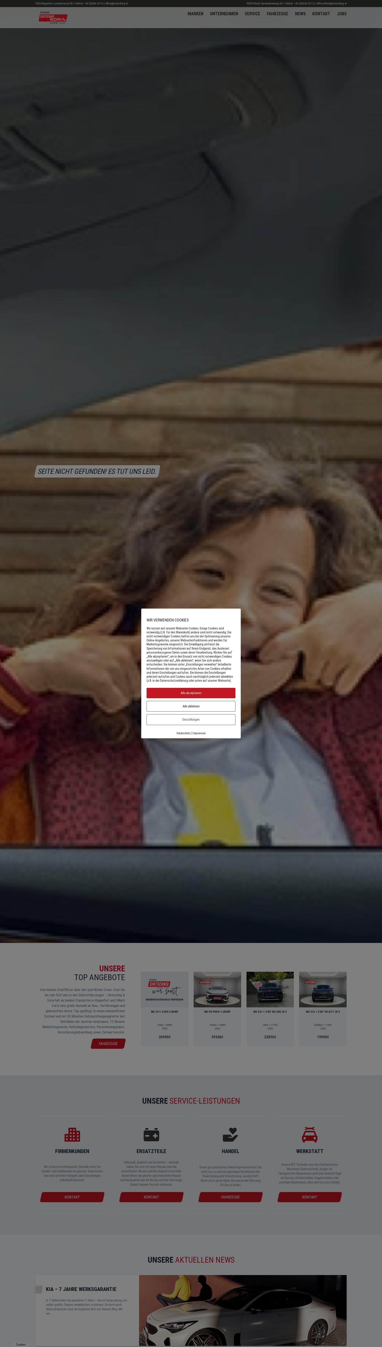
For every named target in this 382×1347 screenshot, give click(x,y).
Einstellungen (191, 720)
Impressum (199, 733)
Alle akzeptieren (191, 693)
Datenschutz (184, 733)
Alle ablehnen (191, 706)
